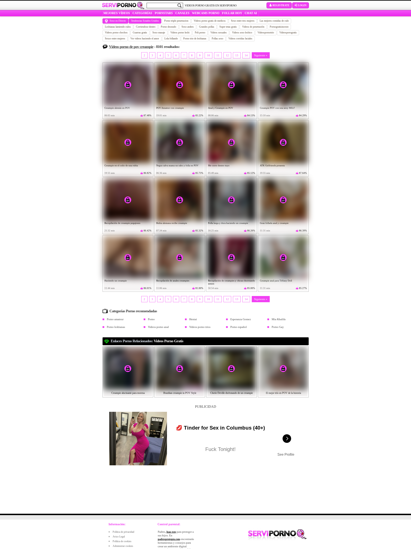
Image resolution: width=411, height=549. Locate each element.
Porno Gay (278, 327)
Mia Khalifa (279, 319)
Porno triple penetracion (176, 20)
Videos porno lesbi (179, 32)
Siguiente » (260, 55)
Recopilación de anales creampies (172, 280)
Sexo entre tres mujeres (243, 20)
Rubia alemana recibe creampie (171, 223)
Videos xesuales (218, 32)
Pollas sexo (217, 38)
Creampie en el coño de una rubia (121, 165)
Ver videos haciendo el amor (144, 38)
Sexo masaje (158, 32)
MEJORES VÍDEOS (116, 13)
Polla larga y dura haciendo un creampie (228, 223)
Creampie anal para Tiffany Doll (276, 280)
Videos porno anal (158, 327)
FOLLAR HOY (232, 13)
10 (208, 55)
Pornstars (164, 13)
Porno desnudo (168, 26)
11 (217, 55)
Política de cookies (122, 541)
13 (236, 55)
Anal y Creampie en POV (220, 108)
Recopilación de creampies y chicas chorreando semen (231, 282)
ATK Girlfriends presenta (272, 165)
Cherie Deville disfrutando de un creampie (231, 392)
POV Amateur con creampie (170, 108)
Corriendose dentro (145, 26)
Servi (119, 5)
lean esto (171, 531)
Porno (151, 319)
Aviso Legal (119, 536)
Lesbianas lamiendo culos (118, 26)
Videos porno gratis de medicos (210, 20)
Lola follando (171, 38)
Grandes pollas (206, 26)
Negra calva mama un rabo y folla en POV (177, 165)
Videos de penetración (253, 26)
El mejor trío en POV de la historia (283, 392)
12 (227, 55)
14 (246, 55)
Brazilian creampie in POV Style (179, 392)
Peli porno (200, 32)
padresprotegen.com (169, 539)
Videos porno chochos (116, 32)
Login (302, 5)
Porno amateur (115, 319)
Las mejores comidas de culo (274, 20)
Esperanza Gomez (240, 319)
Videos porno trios (199, 327)
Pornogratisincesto (279, 26)
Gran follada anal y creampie (274, 223)
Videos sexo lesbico (242, 32)
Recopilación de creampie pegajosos (122, 223)
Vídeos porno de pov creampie (131, 47)
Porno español (238, 327)
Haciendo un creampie (115, 280)
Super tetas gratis (228, 26)
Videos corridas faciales (240, 38)
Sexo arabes (188, 26)
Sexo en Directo (118, 20)
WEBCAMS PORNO (205, 13)
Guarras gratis (140, 32)
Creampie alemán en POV (117, 108)
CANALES (182, 13)
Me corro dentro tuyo (218, 165)
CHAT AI (251, 13)
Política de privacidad (123, 531)
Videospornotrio (266, 32)
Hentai (193, 319)
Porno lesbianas (116, 327)
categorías (142, 13)
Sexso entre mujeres (115, 38)
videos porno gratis (168, 341)
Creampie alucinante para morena (128, 392)
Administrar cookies (123, 546)
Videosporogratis (288, 32)
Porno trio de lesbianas (194, 38)
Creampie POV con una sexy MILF (277, 108)
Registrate (281, 5)
